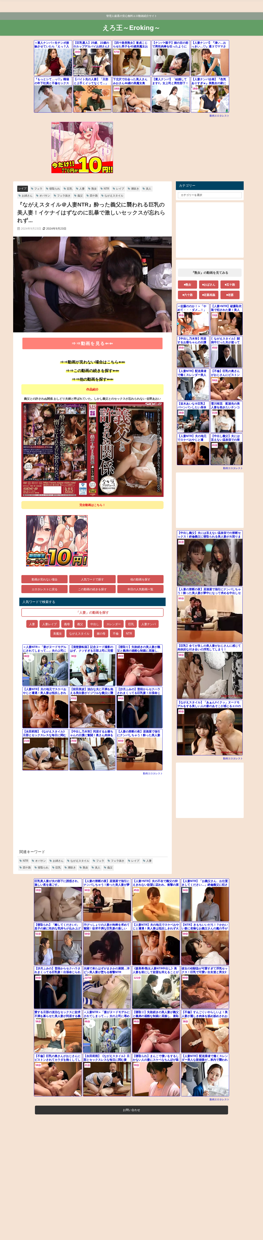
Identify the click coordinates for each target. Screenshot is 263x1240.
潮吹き (135, 188)
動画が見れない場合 (45, 579)
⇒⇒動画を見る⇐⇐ (92, 343)
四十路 (94, 195)
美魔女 (57, 633)
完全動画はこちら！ (92, 504)
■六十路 (187, 294)
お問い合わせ (131, 1109)
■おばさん (208, 284)
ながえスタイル (114, 195)
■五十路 (230, 284)
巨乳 (69, 188)
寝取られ (54, 188)
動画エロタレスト (219, 115)
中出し (94, 624)
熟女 (94, 188)
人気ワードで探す (92, 579)
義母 (67, 624)
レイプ (22, 188)
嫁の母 (101, 633)
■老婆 (230, 294)
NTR (106, 188)
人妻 (82, 188)
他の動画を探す (140, 579)
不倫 (116, 633)
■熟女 (187, 284)
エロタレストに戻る (45, 589)
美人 (148, 188)
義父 (80, 195)
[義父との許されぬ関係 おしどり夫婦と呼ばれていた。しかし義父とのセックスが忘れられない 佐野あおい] (92, 450)
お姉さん (27, 195)
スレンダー (113, 624)
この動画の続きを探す (92, 589)
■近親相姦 (208, 294)
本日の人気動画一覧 (140, 589)
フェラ (38, 188)
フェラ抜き (63, 195)
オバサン (44, 195)
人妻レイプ (49, 624)
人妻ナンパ (148, 624)
